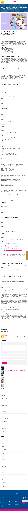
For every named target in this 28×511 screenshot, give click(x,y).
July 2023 (3, 483)
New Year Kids (3, 415)
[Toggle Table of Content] (25, 47)
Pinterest (5, 331)
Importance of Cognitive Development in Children (8, 48)
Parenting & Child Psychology (5, 418)
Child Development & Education (5, 396)
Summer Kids (3, 431)
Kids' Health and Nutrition (5, 412)
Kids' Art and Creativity (4, 411)
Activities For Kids (4, 389)
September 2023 (4, 480)
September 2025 (4, 449)
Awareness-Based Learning (5, 391)
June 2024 (3, 470)
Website (3, 358)
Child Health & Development (5, 398)
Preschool (3, 424)
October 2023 (3, 479)
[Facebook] (0, 506)
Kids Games (3, 409)
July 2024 (3, 469)
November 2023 (3, 478)
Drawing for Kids (4, 402)
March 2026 (3, 442)
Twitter (2, 331)
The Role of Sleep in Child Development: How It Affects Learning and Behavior (14, 384)
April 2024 (3, 473)
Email (7, 331)
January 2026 (3, 445)
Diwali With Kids (3, 401)
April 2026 (3, 440)
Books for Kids (3, 394)
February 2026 (3, 443)
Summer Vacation (4, 432)
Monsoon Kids (3, 414)
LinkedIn (4, 331)
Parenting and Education (5, 421)
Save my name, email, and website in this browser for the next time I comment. (14, 361)
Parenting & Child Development (5, 417)
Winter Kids (3, 434)
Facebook (1, 331)
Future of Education (4, 407)
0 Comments (13, 34)
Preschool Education (4, 425)
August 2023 (3, 482)
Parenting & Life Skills (4, 419)
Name (3, 352)
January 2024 (3, 475)
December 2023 (3, 476)
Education (3, 404)
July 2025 (3, 452)
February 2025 (3, 459)
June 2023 (3, 485)
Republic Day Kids (4, 428)
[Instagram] (3, 506)
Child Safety (3, 399)
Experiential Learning (8, 34)
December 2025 (3, 446)
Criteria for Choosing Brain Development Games (8, 51)
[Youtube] (2, 506)
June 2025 (3, 453)
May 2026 (3, 439)
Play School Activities (4, 422)
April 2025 (3, 456)
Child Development (4, 395)
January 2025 (3, 460)
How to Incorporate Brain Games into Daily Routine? (8, 52)
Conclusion (3, 54)
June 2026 (3, 437)
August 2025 (3, 450)
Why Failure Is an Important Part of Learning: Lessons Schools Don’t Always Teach (15, 370)
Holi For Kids (3, 408)
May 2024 (3, 472)
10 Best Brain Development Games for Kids (7, 50)
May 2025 (3, 455)
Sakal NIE (4, 34)
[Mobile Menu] (15, 1)
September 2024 (4, 466)
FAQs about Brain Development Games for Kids (8, 53)
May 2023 (3, 486)
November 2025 (3, 447)
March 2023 (3, 488)
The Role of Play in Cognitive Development (7, 49)
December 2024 (3, 462)
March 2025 (3, 457)
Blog (2, 392)
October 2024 (3, 465)
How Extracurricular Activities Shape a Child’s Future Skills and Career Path (14, 380)
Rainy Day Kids (3, 427)
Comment (3, 344)
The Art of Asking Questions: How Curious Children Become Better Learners (14, 377)
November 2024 (3, 463)
